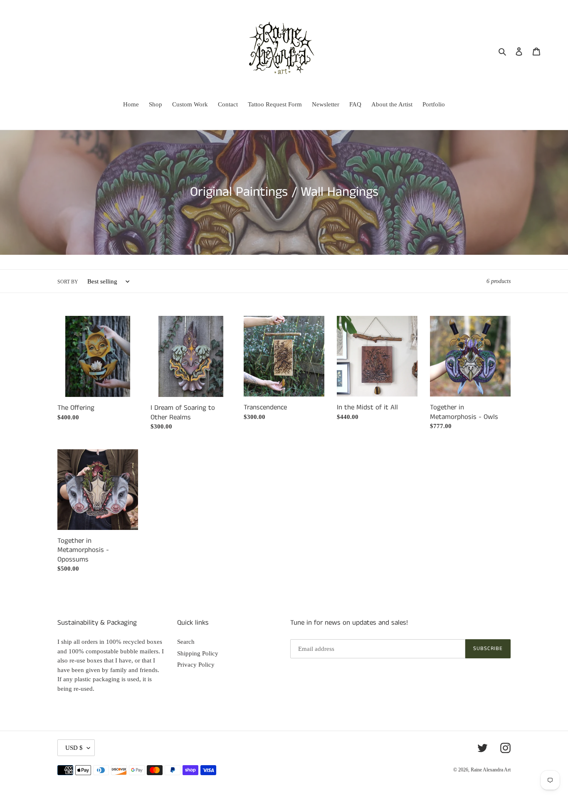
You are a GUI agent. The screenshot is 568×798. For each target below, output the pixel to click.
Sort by (67, 282)
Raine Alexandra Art (491, 770)
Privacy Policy (196, 664)
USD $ (74, 747)
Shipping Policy (197, 653)
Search (186, 641)
